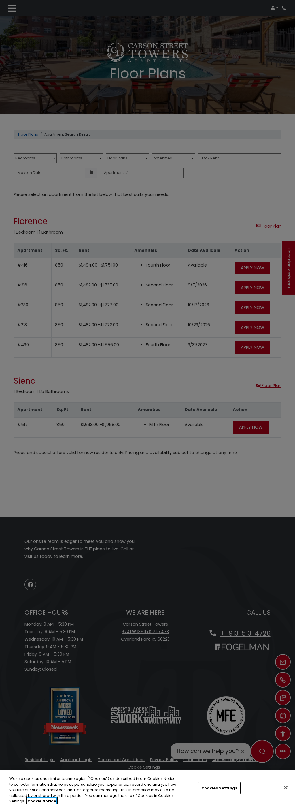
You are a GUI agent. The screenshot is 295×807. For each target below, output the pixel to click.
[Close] (285, 787)
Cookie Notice (41, 801)
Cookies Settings (219, 788)
